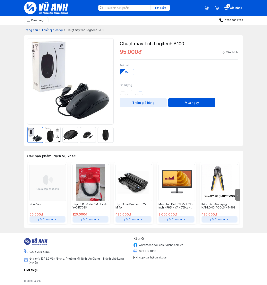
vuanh (37, 281)
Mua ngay (192, 103)
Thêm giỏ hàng (143, 103)
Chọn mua (49, 219)
